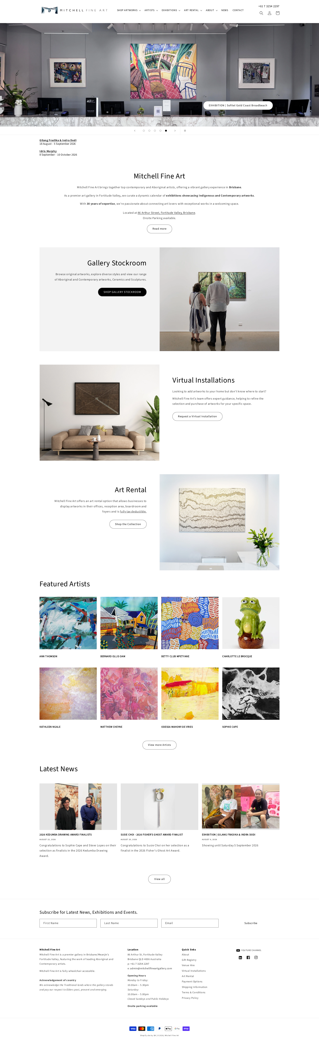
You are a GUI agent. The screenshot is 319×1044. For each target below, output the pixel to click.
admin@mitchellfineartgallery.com (151, 968)
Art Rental (188, 976)
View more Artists (159, 745)
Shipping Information (194, 987)
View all (159, 879)
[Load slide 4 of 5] (160, 130)
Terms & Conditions (193, 992)
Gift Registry (189, 960)
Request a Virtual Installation (197, 416)
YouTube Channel (251, 950)
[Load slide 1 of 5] (144, 130)
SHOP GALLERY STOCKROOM (122, 292)
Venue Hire (188, 965)
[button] (129, 10)
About (185, 955)
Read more (159, 229)
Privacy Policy (190, 998)
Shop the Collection (128, 524)
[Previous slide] (135, 131)
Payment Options (192, 981)
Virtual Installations (194, 971)
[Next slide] (175, 131)
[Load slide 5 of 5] (166, 130)
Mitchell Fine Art (172, 1035)
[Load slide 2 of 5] (149, 130)
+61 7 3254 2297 (268, 6)
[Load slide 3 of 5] (155, 130)
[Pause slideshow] (184, 131)
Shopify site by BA (148, 1035)
